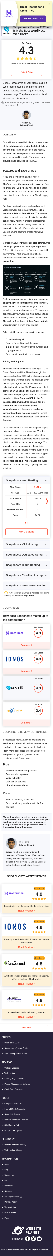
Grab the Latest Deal (33, 18)
